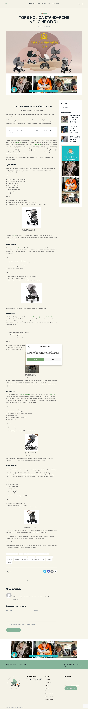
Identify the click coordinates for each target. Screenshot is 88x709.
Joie (45, 556)
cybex (21, 553)
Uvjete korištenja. (75, 685)
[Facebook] (48, 571)
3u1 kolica (15, 553)
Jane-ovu (26, 319)
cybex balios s (28, 553)
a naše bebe (37, 144)
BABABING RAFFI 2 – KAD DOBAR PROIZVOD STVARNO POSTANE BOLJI (75, 119)
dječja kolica (45, 553)
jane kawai (24, 556)
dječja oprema (10, 556)
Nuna (26, 469)
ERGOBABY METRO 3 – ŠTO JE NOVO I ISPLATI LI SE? (74, 129)
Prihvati (35, 359)
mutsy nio (17, 559)
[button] (60, 346)
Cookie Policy (38, 362)
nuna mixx (49, 559)
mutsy (51, 556)
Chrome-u (21, 248)
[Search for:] (70, 107)
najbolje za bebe (35, 559)
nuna (43, 559)
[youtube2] (34, 679)
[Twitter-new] (44, 571)
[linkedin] (40, 679)
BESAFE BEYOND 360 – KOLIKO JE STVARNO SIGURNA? (75, 139)
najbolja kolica (25, 559)
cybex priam (37, 553)
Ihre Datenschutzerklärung (46, 362)
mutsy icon (9, 559)
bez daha (52, 394)
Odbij (52, 359)
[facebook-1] (27, 679)
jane (17, 556)
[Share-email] (52, 571)
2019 (8, 553)
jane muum (39, 556)
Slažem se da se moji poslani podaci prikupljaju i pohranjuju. (21, 624)
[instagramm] (30, 679)
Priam (14, 235)
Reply (14, 599)
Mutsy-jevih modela (25, 394)
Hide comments (31, 580)
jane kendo (31, 556)
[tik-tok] (37, 679)
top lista (9, 562)
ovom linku (19, 142)
